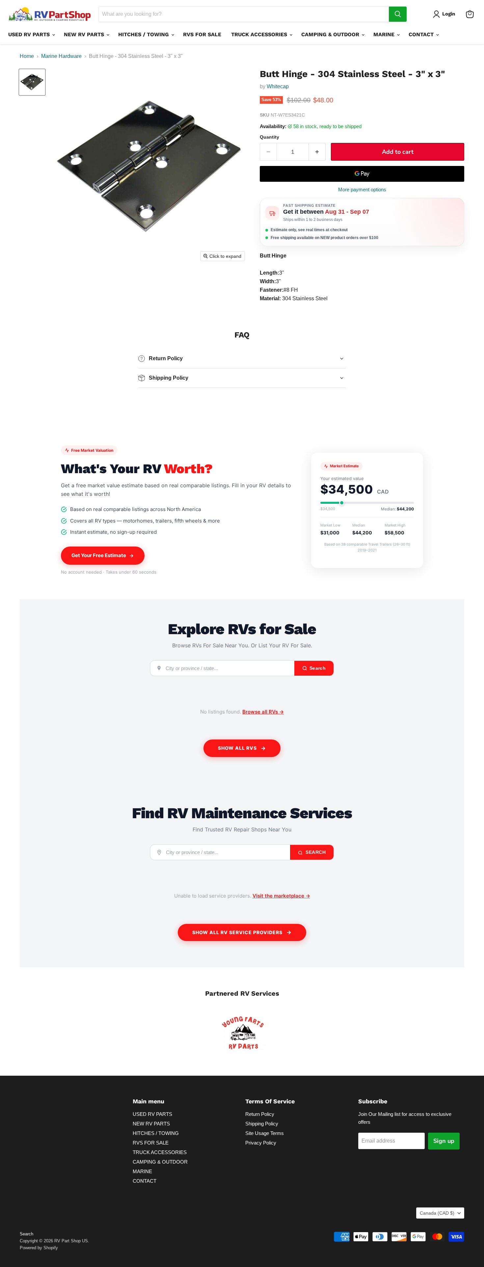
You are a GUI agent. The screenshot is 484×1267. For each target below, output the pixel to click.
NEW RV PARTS (85, 34)
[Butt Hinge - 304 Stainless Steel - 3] (32, 82)
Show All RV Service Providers (237, 932)
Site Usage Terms (264, 1133)
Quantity (269, 137)
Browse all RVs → (263, 712)
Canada (437, 1213)
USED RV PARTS (29, 34)
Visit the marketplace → (281, 896)
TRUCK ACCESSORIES (260, 34)
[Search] (398, 14)
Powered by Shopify (39, 1247)
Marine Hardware (61, 56)
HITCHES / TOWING (144, 34)
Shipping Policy (261, 1123)
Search (315, 852)
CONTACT (422, 34)
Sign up (443, 1141)
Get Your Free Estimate (98, 555)
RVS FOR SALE (202, 34)
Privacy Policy (260, 1143)
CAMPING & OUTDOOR (331, 34)
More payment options (362, 189)
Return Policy (259, 1114)
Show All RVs (237, 748)
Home (27, 56)
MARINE (384, 34)
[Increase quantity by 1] (317, 152)
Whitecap (278, 86)
